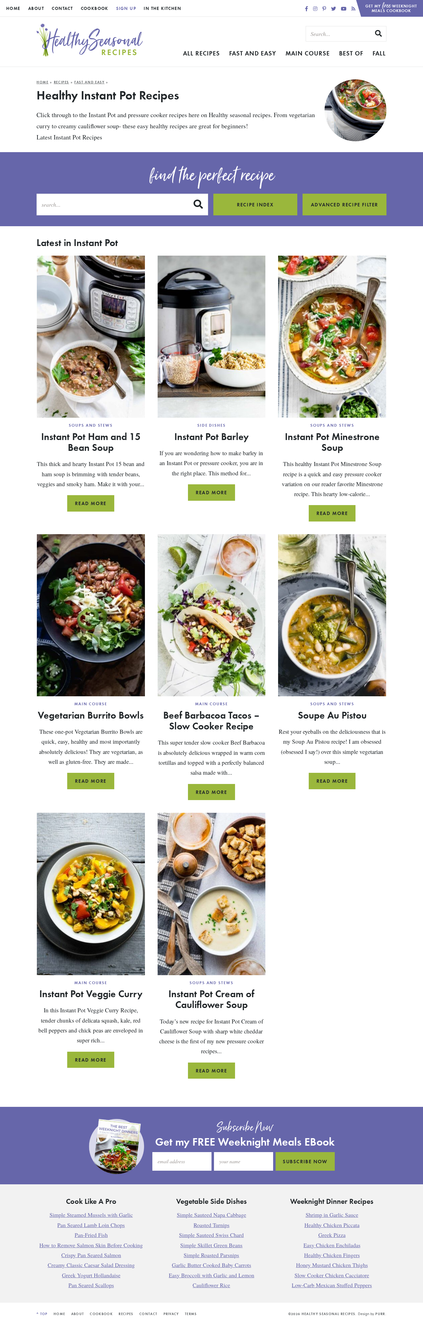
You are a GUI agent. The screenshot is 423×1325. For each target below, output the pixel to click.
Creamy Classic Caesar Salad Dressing (91, 1265)
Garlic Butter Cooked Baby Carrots (211, 1265)
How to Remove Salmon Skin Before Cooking (91, 1245)
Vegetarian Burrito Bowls (91, 714)
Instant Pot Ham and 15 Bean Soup (91, 442)
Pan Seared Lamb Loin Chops (91, 1225)
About (36, 8)
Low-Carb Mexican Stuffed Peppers (332, 1285)
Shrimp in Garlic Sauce (332, 1215)
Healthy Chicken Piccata (332, 1225)
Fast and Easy (252, 53)
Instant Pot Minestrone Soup (332, 442)
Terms (191, 1314)
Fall (379, 53)
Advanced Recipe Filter (344, 204)
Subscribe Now (305, 1162)
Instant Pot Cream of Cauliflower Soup (211, 999)
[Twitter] (334, 8)
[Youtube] (344, 8)
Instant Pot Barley (211, 436)
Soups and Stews (91, 425)
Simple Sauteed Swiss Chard (211, 1235)
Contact (62, 8)
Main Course (308, 53)
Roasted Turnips (211, 1225)
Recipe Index (255, 204)
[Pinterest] (325, 8)
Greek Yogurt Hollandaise (91, 1275)
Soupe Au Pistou (332, 714)
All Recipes (201, 53)
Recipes (61, 82)
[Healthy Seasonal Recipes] (90, 55)
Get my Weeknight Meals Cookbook (391, 6)
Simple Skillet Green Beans (211, 1245)
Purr (380, 1314)
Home (13, 8)
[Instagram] (316, 8)
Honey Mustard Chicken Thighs (332, 1265)
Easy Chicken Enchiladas (331, 1245)
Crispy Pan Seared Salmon (91, 1255)
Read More (94, 506)
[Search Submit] (378, 33)
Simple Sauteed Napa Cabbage (211, 1215)
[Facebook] (307, 8)
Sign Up (126, 8)
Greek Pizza (332, 1235)
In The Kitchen (162, 8)
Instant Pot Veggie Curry (90, 993)
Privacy (171, 1314)
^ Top (42, 1314)
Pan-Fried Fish (91, 1235)
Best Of (351, 53)
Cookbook (94, 8)
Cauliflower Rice (211, 1285)
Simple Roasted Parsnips (211, 1255)
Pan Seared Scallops (91, 1285)
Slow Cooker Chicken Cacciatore (331, 1275)
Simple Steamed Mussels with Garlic (91, 1215)
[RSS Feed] (353, 8)
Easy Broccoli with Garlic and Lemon (211, 1275)
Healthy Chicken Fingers (332, 1255)
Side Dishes (211, 425)
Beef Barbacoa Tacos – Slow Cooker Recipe (211, 720)
